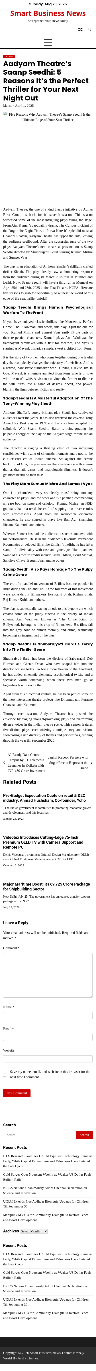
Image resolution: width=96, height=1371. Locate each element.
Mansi (7, 105)
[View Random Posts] (80, 29)
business (9, 56)
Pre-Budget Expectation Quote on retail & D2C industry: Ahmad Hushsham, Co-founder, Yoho (44, 798)
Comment (11, 948)
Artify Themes (28, 1358)
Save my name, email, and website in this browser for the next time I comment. (50, 1074)
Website (8, 1050)
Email (8, 1029)
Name (8, 1007)
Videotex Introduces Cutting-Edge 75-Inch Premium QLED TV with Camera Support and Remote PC (43, 842)
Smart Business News (48, 13)
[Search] (89, 29)
